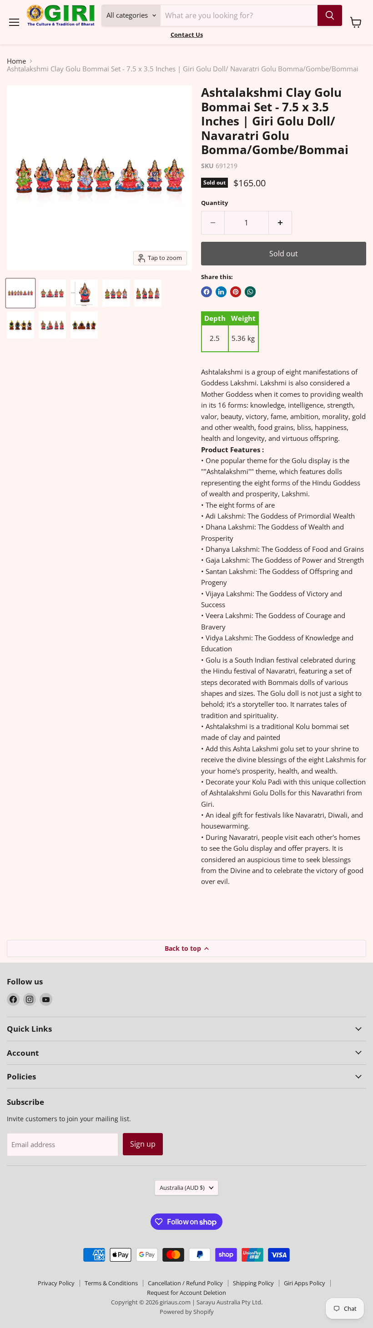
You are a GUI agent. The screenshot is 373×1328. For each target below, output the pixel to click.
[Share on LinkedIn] (221, 291)
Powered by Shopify (187, 1312)
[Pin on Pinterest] (235, 291)
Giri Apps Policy (304, 1283)
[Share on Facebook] (206, 291)
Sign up (143, 1144)
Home (16, 61)
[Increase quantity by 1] (280, 223)
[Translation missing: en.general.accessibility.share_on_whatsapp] (250, 291)
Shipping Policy (253, 1283)
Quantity (214, 203)
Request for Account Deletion (186, 1292)
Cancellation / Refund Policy (185, 1283)
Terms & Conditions (111, 1283)
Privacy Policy (56, 1283)
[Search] (330, 15)
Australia (182, 1187)
